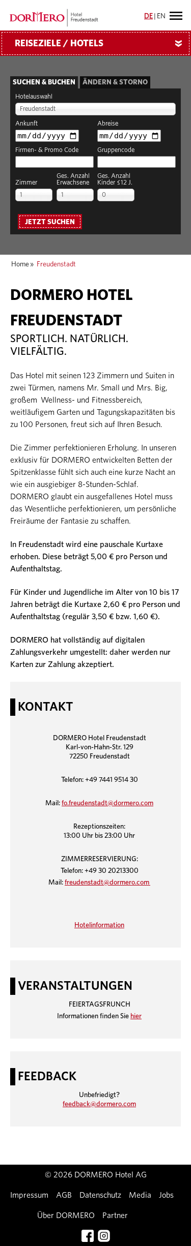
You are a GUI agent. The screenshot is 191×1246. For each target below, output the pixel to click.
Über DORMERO (66, 1215)
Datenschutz (100, 1195)
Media (140, 1195)
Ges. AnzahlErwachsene (73, 179)
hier (136, 1016)
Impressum (29, 1195)
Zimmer (26, 182)
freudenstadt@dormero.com (107, 882)
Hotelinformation (99, 925)
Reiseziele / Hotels (100, 43)
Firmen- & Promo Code (46, 150)
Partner (115, 1215)
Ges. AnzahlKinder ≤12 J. (114, 179)
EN (161, 16)
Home (20, 264)
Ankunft (26, 123)
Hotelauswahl (33, 97)
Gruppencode (115, 150)
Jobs (166, 1195)
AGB (64, 1195)
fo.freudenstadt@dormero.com (107, 803)
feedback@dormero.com (99, 1104)
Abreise (107, 123)
